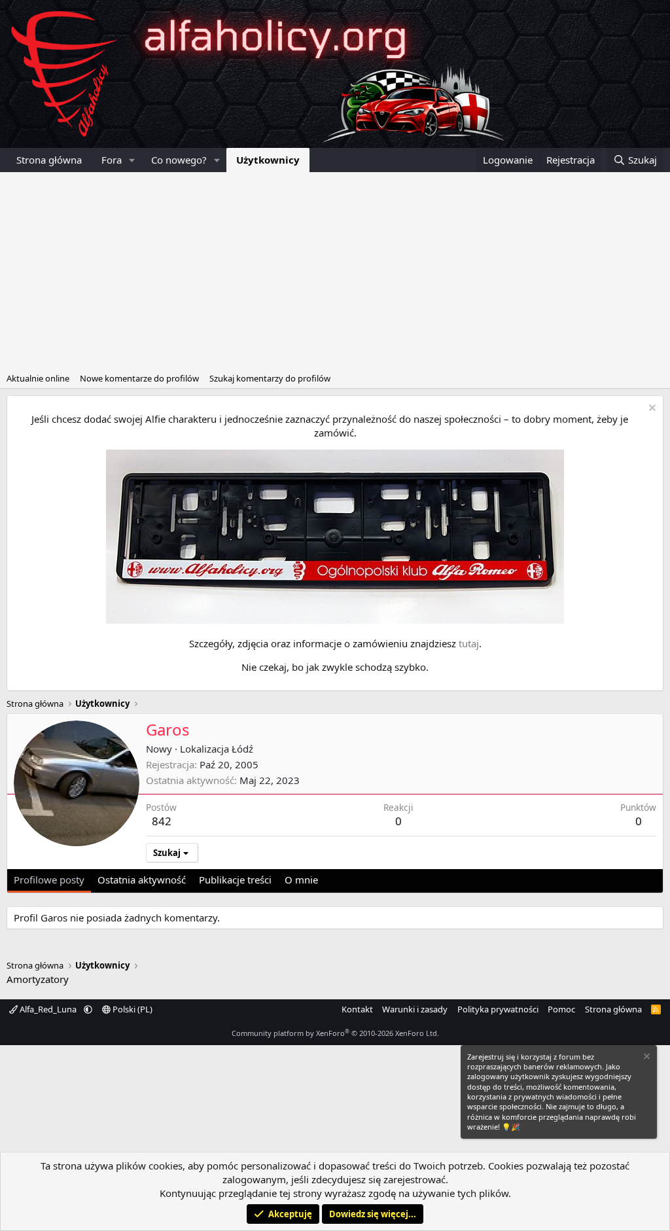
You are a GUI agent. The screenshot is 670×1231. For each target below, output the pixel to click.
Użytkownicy (268, 159)
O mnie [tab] (301, 879)
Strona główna (49, 159)
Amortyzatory (38, 979)
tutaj (469, 643)
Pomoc (561, 1009)
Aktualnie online (38, 378)
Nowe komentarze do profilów (139, 378)
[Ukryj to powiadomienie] (650, 409)
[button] (132, 160)
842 (161, 821)
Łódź (242, 748)
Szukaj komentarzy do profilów (269, 378)
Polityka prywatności (497, 1009)
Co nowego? (179, 159)
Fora (111, 159)
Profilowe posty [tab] (49, 879)
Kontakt (357, 1009)
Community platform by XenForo (335, 1033)
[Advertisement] (335, 270)
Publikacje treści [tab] (235, 879)
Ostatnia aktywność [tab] (141, 879)
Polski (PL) (131, 1009)
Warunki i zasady (415, 1009)
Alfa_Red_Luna (48, 1009)
